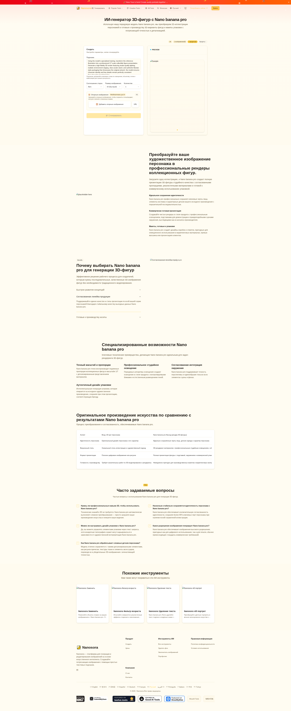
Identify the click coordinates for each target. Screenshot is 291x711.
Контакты (128, 677)
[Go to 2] (177, 129)
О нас (127, 673)
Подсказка (90, 57)
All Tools (151, 8)
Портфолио (162, 656)
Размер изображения (113, 83)
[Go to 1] (175, 129)
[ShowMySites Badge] (173, 699)
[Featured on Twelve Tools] (122, 699)
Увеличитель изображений (168, 652)
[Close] (288, 2)
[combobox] (176, 8)
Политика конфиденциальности (203, 644)
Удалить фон (163, 648)
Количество (128, 83)
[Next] (201, 96)
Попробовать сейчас (198, 8)
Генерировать (99, 8)
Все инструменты (164, 644)
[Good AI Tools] (148, 699)
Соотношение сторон (94, 83)
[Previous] (154, 96)
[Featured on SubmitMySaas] (97, 699)
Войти (215, 8)
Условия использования (200, 648)
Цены (127, 648)
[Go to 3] (179, 129)
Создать (128, 644)
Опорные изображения (99, 95)
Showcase (163, 8)
